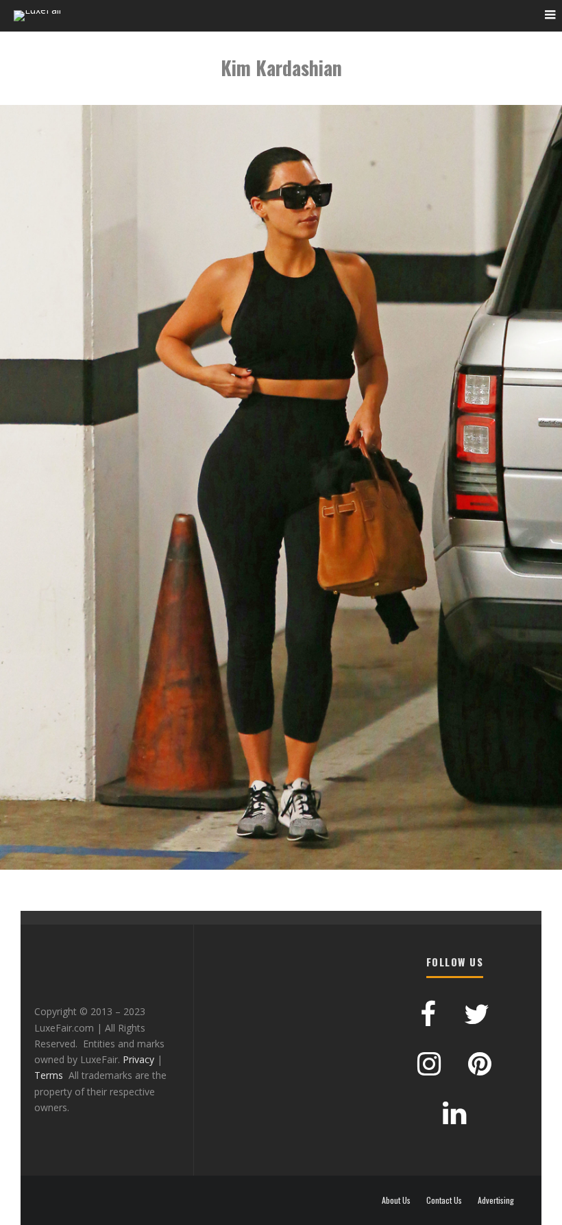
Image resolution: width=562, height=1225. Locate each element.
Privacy (138, 1059)
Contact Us (444, 1200)
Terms (48, 1075)
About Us (396, 1200)
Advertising (496, 1200)
